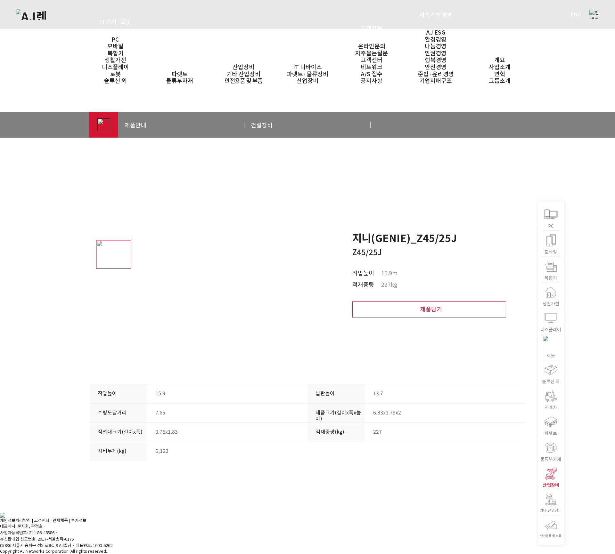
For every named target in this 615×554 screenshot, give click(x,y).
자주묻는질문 (371, 53)
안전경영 (436, 66)
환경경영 (436, 39)
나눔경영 (436, 46)
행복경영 (436, 59)
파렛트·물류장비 (179, 56)
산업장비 (243, 66)
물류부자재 (179, 80)
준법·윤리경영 (436, 73)
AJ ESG (435, 32)
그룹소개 (500, 80)
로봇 (115, 73)
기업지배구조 (435, 80)
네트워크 (371, 66)
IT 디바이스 (307, 66)
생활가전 (115, 59)
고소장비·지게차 (243, 49)
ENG (576, 14)
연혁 (499, 73)
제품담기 (431, 309)
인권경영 (436, 53)
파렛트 (179, 73)
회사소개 (500, 42)
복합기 (115, 53)
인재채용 (60, 520)
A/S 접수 (371, 73)
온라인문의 (371, 46)
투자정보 (78, 520)
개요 (499, 59)
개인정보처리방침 (15, 520)
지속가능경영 (435, 14)
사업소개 (500, 66)
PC (115, 39)
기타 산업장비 (243, 73)
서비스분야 (307, 49)
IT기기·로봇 (115, 21)
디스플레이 (115, 66)
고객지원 (371, 28)
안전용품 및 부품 (243, 80)
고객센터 (371, 59)
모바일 (115, 46)
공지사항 (371, 80)
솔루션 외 (115, 80)
